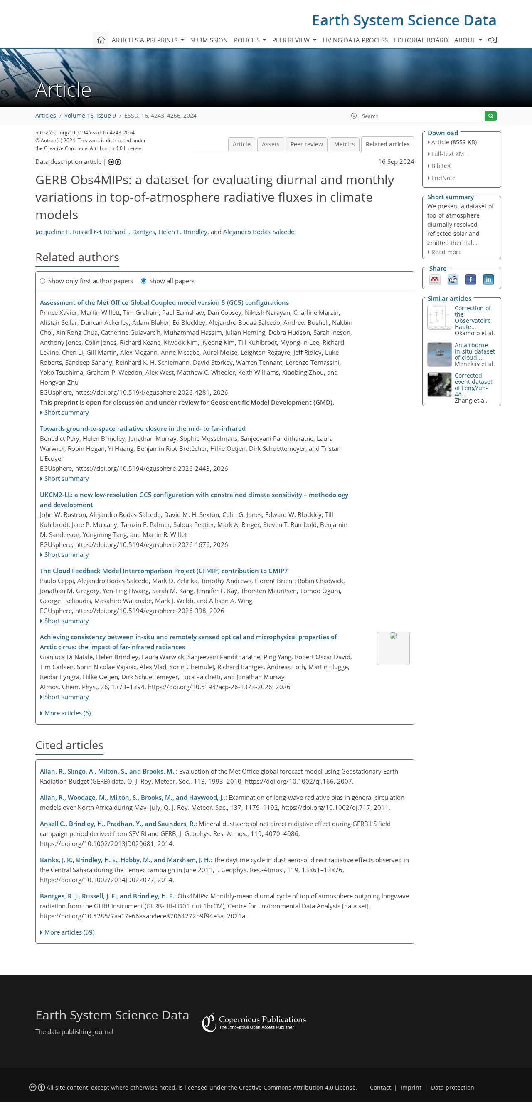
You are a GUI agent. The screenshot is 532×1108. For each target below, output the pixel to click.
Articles (45, 115)
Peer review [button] (291, 40)
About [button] (465, 40)
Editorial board (421, 40)
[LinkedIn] (488, 279)
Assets (271, 144)
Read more (446, 252)
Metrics (344, 144)
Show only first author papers (90, 281)
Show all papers (172, 281)
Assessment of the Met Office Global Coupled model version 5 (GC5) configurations (164, 302)
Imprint (411, 1087)
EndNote (443, 178)
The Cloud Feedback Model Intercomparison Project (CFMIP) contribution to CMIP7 (164, 570)
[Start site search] (491, 116)
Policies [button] (247, 40)
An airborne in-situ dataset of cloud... (475, 351)
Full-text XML (449, 154)
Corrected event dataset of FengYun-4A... (474, 384)
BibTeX (441, 166)
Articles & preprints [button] (145, 40)
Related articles (388, 144)
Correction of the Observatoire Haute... (473, 317)
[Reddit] (452, 279)
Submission (209, 40)
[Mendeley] (435, 279)
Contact (380, 1087)
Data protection (452, 1087)
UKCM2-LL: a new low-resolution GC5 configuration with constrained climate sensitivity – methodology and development (194, 499)
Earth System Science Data (404, 20)
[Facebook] (470, 279)
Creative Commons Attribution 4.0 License (297, 1087)
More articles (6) (67, 713)
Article (242, 144)
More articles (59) (69, 932)
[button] (354, 115)
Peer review (307, 144)
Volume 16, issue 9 (90, 115)
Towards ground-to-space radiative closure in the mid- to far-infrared (143, 428)
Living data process (355, 40)
